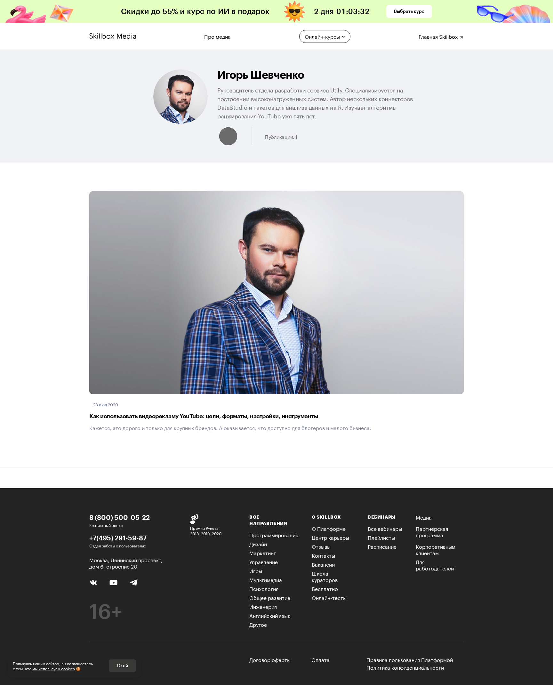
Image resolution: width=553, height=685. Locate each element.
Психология (263, 588)
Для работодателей (435, 564)
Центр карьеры (330, 537)
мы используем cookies (53, 668)
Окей (122, 666)
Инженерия (263, 606)
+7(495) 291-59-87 (118, 537)
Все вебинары (385, 528)
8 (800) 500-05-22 (119, 517)
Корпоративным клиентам (435, 549)
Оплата (320, 659)
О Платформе (329, 528)
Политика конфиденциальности (405, 667)
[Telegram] (134, 582)
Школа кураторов (325, 576)
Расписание (382, 546)
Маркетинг (262, 552)
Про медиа (217, 35)
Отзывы (321, 546)
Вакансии (323, 564)
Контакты (323, 555)
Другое (258, 624)
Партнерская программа (432, 531)
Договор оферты (270, 659)
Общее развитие (269, 597)
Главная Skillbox (439, 35)
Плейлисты (381, 537)
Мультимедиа (265, 579)
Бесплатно (325, 588)
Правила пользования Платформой (409, 659)
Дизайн (258, 543)
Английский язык (269, 615)
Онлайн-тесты (329, 597)
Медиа (424, 517)
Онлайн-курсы (322, 36)
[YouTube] (113, 581)
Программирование (273, 534)
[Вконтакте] (93, 581)
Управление (263, 561)
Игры (255, 570)
